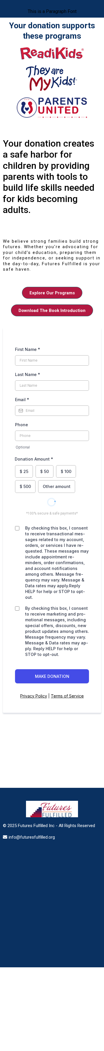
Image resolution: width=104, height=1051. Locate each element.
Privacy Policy (33, 695)
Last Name (27, 374)
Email (22, 399)
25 (24, 471)
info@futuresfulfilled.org (32, 837)
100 (66, 471)
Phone (21, 424)
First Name (27, 349)
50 (44, 471)
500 (25, 486)
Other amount (56, 486)
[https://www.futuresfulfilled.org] (52, 809)
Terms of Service (67, 695)
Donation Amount (34, 459)
